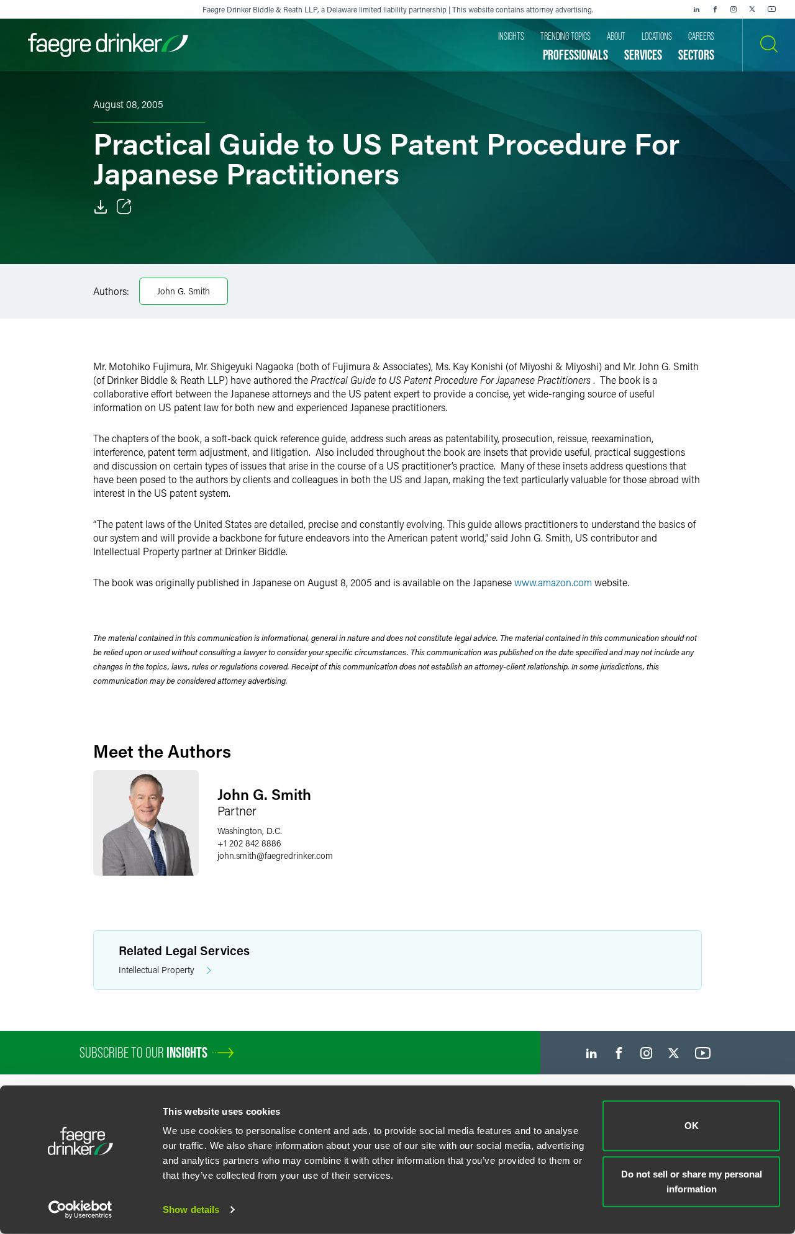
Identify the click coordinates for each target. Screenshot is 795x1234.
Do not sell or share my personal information (691, 1181)
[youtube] (772, 9)
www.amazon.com (553, 582)
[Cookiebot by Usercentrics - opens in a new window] (80, 1209)
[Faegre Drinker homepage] (108, 45)
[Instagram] (733, 9)
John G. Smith (183, 291)
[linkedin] (696, 9)
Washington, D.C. (249, 831)
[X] (752, 9)
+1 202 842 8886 (249, 843)
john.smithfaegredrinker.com (275, 855)
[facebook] (715, 9)
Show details (191, 1209)
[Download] (100, 206)
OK (691, 1125)
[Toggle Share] (124, 206)
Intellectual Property (156, 970)
